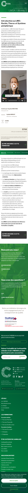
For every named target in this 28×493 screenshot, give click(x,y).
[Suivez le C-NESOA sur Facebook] (17, 376)
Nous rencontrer (6, 265)
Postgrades (5, 434)
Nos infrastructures (6, 403)
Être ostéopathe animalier (11, 439)
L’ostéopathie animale (6, 442)
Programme (10, 152)
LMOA (25, 8)
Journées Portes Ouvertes (7, 458)
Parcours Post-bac (7, 419)
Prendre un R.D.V (5, 269)
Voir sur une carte (8, 388)
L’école (3, 398)
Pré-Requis (17, 152)
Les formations (7, 414)
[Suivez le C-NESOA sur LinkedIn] (19, 376)
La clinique (4, 405)
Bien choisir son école (6, 446)
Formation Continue (6, 427)
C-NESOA (6, 3)
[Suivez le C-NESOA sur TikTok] (14, 376)
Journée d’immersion (6, 462)
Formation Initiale (5, 417)
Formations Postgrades (18, 8)
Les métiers (4, 448)
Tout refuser (13, 485)
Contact (3, 471)
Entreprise (4, 431)
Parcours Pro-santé (7, 429)
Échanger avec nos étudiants (8, 467)
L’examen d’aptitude (6, 444)
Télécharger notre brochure (14, 341)
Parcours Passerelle (7, 422)
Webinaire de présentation (7, 460)
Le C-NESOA (4, 401)
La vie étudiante (5, 407)
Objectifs (3, 152)
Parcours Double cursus (8, 424)
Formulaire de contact (7, 297)
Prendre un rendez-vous (7, 469)
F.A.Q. (2, 293)
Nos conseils (4, 451)
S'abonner (22, 356)
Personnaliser (14, 489)
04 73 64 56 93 (22, 388)
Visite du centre (5, 465)
